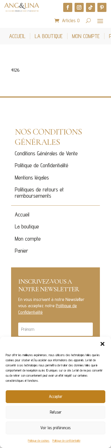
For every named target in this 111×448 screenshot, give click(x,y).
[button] (102, 344)
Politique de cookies (39, 440)
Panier (21, 250)
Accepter (55, 396)
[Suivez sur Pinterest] (101, 7)
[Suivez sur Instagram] (79, 7)
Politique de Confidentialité (41, 165)
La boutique (27, 226)
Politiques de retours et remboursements (39, 192)
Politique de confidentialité (66, 440)
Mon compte (28, 238)
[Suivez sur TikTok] (90, 7)
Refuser (55, 412)
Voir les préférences (55, 427)
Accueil (22, 214)
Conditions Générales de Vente (46, 153)
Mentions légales (32, 177)
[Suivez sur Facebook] (67, 7)
